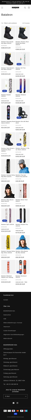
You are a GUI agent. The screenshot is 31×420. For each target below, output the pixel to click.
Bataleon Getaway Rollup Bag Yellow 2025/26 (8, 252)
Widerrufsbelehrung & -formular (12, 322)
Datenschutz (7, 315)
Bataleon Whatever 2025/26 (21, 95)
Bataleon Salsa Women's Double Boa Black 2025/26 (8, 150)
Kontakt (5, 300)
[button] (2, 8)
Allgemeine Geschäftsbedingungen (13, 334)
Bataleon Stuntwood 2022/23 (21, 276)
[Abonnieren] (25, 396)
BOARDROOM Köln (9, 311)
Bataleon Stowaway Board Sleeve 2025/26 (8, 122)
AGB (4, 318)
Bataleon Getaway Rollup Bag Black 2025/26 (8, 175)
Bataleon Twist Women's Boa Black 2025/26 (7, 68)
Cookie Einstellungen (9, 330)
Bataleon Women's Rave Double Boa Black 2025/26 (22, 43)
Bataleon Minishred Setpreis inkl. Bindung (7, 276)
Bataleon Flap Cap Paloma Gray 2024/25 (21, 175)
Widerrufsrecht (7, 338)
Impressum (6, 326)
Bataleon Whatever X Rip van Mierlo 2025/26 (22, 149)
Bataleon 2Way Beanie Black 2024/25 (7, 200)
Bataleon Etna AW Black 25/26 (22, 122)
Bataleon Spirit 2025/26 (7, 224)
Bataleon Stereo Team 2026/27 (22, 200)
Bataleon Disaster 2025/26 (6, 95)
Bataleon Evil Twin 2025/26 (21, 68)
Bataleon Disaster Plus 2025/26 (22, 225)
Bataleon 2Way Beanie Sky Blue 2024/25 (22, 252)
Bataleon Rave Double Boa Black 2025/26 (7, 42)
